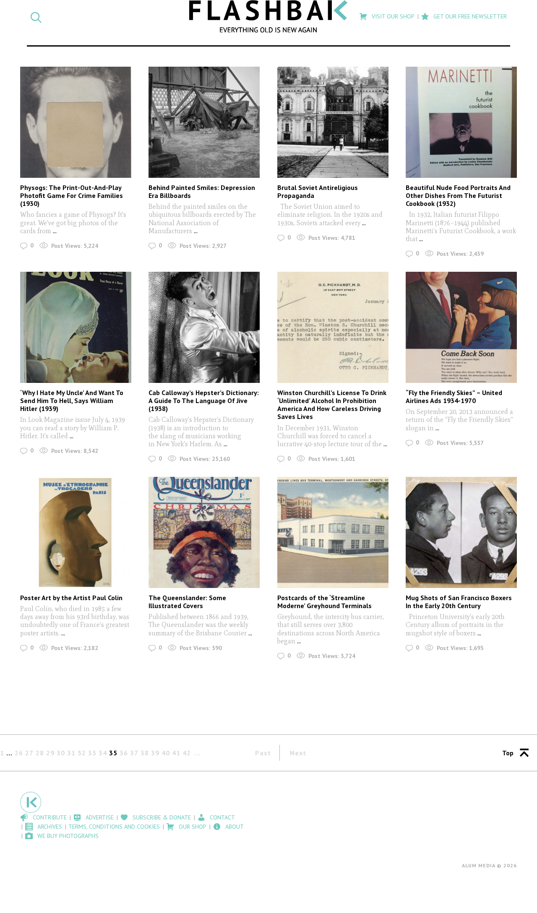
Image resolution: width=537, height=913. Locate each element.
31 (71, 753)
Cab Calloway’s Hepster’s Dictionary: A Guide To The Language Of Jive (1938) (204, 400)
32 (82, 753)
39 (155, 753)
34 (103, 753)
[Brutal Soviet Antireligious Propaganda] (332, 122)
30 (61, 753)
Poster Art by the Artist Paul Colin (71, 597)
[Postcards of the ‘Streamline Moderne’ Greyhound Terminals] (332, 532)
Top (508, 753)
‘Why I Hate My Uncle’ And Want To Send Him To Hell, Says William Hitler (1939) (71, 400)
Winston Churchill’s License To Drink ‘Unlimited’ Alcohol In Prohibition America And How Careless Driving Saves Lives (331, 404)
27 (29, 753)
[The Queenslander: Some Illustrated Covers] (204, 532)
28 (40, 753)
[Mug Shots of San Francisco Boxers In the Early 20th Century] (461, 532)
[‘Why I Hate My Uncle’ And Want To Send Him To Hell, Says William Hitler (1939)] (75, 327)
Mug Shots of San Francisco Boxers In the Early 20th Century (459, 601)
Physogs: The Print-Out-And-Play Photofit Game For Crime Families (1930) (71, 195)
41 (176, 753)
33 (92, 753)
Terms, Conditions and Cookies (114, 826)
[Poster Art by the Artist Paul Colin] (75, 532)
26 (19, 753)
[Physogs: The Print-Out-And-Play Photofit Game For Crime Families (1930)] (75, 122)
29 (50, 753)
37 (134, 753)
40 (166, 753)
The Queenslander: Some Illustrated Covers (187, 601)
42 (186, 753)
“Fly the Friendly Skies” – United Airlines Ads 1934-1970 (454, 396)
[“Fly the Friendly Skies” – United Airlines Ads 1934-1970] (461, 327)
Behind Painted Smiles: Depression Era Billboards (202, 191)
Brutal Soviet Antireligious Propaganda (317, 191)
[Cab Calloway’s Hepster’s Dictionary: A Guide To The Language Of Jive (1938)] (204, 327)
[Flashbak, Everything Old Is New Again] (268, 16)
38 (145, 753)
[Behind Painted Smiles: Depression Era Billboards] (204, 122)
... (54, 231)
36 (124, 753)
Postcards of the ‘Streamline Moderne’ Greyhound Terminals (324, 601)
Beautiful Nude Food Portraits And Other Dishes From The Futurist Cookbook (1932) (458, 195)
